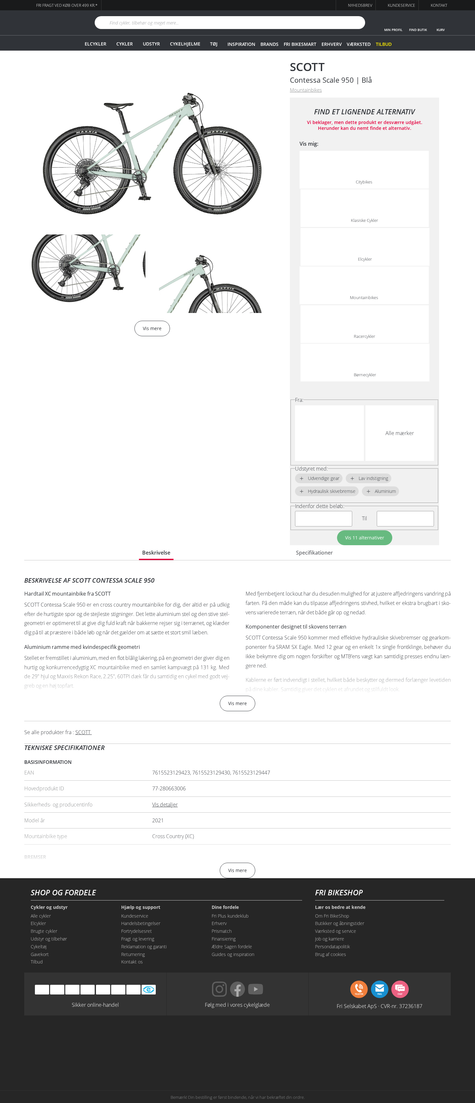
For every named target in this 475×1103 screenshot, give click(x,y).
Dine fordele (225, 907)
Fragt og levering (137, 939)
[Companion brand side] (89, 1062)
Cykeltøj (39, 946)
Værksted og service (335, 931)
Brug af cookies (330, 954)
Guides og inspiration (233, 954)
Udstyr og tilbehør (49, 939)
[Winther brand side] (208, 1037)
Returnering (133, 954)
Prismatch (222, 931)
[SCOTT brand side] (267, 1037)
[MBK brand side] (148, 1037)
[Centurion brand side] (386, 1037)
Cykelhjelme (185, 44)
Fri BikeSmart (300, 44)
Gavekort (40, 954)
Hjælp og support (140, 907)
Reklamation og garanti (144, 946)
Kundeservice (134, 916)
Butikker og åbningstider (339, 923)
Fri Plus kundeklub (230, 916)
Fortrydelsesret (136, 931)
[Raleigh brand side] (326, 1062)
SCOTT (307, 66)
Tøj (213, 44)
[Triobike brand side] (267, 1062)
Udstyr (151, 44)
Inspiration (241, 44)
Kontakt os (132, 962)
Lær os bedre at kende (340, 907)
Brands (269, 44)
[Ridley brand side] (148, 1062)
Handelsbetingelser (140, 923)
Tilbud (384, 44)
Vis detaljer (165, 804)
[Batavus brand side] (89, 1037)
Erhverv (332, 44)
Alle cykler (41, 916)
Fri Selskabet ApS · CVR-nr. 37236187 (379, 1006)
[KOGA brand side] (326, 1037)
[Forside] (51, 22)
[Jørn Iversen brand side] (386, 1062)
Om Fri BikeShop (332, 916)
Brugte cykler (44, 931)
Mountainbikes (306, 90)
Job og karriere (329, 939)
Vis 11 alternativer (364, 538)
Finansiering (224, 939)
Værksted (359, 44)
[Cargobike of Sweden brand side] (208, 1062)
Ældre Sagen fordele (232, 946)
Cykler (124, 44)
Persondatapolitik (332, 946)
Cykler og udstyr (49, 907)
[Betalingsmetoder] (87, 989)
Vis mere (237, 703)
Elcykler (95, 44)
